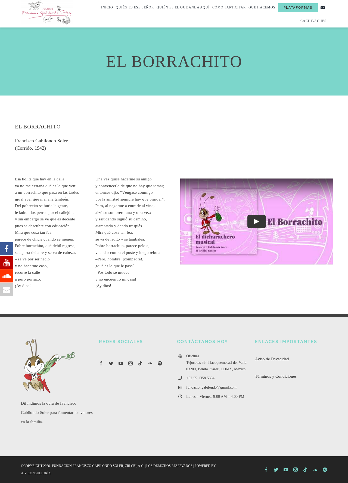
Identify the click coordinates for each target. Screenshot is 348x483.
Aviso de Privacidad (272, 359)
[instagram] (130, 363)
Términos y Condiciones (276, 376)
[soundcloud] (150, 363)
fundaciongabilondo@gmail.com (211, 387)
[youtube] (121, 363)
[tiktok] (140, 363)
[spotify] (160, 363)
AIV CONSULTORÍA (36, 473)
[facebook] (101, 363)
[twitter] (111, 363)
